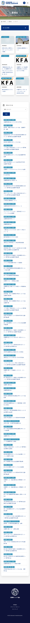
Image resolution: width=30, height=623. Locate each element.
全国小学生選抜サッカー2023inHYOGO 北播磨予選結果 (14, 473)
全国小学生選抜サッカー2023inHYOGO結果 (14, 417)
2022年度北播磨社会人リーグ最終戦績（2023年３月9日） (15, 404)
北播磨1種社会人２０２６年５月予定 (13, 122)
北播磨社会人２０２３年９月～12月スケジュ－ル (14, 338)
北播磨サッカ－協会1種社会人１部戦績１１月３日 (15, 488)
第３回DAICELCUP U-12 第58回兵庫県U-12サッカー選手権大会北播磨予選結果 (15, 186)
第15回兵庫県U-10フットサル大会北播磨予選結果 (15, 155)
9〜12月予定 (7, 175)
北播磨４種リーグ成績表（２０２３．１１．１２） (14, 371)
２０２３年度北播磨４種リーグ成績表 (13, 262)
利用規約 (15, 604)
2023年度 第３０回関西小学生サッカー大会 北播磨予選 (15, 301)
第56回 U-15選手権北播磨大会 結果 (13, 523)
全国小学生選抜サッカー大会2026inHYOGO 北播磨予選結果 (15, 163)
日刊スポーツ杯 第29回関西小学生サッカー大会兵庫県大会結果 (15, 411)
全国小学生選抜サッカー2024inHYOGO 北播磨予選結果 (14, 316)
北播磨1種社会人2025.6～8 (10, 180)
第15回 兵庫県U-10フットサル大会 (12, 142)
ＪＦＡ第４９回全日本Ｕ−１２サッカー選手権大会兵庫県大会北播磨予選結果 (15, 148)
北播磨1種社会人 (8, 224)
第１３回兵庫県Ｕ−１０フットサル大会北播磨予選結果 (15, 323)
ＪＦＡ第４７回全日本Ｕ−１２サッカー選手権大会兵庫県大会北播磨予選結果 (15, 309)
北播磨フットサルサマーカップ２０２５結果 (14, 169)
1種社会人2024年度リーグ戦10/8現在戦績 (14, 242)
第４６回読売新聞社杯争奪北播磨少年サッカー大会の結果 (14, 269)
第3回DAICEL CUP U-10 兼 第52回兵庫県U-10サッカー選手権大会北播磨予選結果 (15, 135)
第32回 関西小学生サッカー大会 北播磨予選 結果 (14, 128)
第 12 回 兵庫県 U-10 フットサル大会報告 (14, 467)
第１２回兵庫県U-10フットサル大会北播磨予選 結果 (14, 509)
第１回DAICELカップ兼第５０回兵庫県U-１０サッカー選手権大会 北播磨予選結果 (15, 331)
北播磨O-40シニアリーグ (10, 436)
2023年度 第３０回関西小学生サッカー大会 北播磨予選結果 (15, 294)
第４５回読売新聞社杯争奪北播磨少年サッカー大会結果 (14, 429)
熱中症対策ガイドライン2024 (11, 237)
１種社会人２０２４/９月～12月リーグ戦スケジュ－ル (15, 230)
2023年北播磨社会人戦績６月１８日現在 (13, 352)
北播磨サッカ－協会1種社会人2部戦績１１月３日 (14, 480)
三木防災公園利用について (10, 200)
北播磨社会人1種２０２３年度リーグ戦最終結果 (15, 287)
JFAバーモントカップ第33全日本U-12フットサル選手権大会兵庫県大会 (14, 345)
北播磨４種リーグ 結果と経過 (11, 529)
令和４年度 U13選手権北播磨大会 (12, 423)
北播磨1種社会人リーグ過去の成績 (12, 563)
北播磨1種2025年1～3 (9, 218)
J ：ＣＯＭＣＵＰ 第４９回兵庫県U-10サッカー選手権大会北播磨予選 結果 (15, 517)
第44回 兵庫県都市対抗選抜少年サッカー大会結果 (15, 396)
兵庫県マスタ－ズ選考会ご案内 (11, 281)
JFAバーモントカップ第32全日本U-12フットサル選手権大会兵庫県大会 (14, 535)
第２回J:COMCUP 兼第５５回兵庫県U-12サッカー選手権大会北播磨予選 (15, 549)
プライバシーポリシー (15, 606)
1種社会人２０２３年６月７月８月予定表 (14, 357)
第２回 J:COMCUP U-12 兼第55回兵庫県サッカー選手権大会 (15, 557)
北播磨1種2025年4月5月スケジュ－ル (13, 206)
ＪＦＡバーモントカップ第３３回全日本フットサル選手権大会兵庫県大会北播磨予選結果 (14, 363)
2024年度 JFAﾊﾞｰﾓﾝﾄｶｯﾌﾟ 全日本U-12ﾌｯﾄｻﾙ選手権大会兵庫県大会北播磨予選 (15, 249)
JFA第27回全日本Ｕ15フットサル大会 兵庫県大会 (14, 570)
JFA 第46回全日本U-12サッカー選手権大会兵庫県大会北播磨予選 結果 (15, 502)
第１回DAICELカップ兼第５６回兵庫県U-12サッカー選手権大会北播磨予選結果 (15, 378)
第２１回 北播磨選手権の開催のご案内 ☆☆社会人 (15, 495)
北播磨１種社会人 (8, 384)
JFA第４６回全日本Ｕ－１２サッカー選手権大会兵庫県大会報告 (15, 447)
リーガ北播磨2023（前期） (10, 441)
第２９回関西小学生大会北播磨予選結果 (13, 461)
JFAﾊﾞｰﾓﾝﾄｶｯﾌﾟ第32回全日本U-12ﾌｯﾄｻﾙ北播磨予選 (14, 542)
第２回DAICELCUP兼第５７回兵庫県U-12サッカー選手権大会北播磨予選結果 (15, 256)
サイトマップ (15, 609)
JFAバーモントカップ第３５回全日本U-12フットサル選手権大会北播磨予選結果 (15, 194)
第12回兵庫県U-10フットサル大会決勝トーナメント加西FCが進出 (15, 455)
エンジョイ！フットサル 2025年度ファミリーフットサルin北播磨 (15, 212)
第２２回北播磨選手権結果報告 (11, 275)
